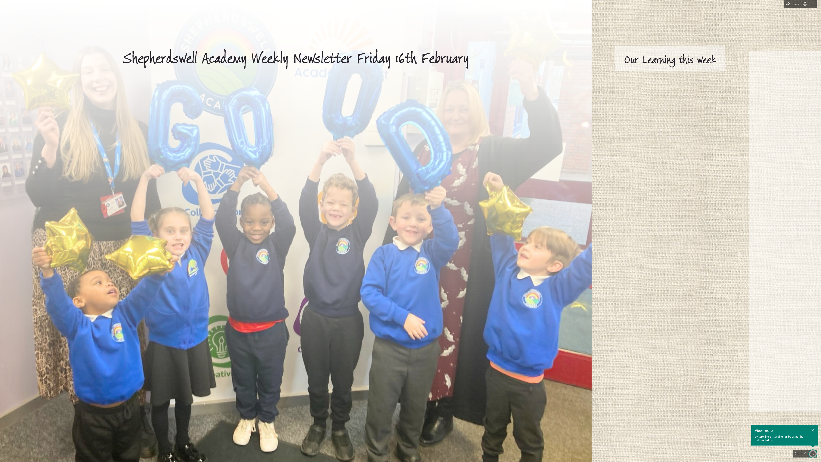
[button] (792, 4)
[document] (410, 231)
